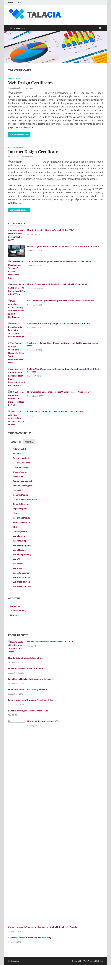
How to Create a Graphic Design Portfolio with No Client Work (57, 284)
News (16, 513)
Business (17, 453)
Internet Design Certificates (33, 151)
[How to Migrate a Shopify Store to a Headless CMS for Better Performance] (16, 246)
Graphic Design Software (25, 499)
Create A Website (21, 462)
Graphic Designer (21, 504)
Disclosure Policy (17, 610)
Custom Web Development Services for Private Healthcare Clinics (59, 261)
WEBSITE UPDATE (22, 586)
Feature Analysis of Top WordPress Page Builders (32, 700)
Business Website (21, 458)
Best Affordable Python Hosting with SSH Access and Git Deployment (60, 300)
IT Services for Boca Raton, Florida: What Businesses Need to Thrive (60, 391)
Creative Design (21, 467)
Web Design (19, 536)
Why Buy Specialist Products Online (25, 668)
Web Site (17, 559)
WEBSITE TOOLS (21, 582)
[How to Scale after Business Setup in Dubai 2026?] (16, 230)
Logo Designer (20, 508)
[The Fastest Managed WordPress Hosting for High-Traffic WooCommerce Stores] (16, 343)
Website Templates (22, 577)
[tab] (16, 441)
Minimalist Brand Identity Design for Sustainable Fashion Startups (58, 323)
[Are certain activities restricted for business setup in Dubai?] (16, 411)
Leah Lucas (30, 88)
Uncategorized (20, 531)
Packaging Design (21, 517)
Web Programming (15, 147)
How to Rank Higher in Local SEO (43, 721)
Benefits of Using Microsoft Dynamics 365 (28, 710)
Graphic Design (20, 494)
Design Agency (14, 78)
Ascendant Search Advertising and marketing (29, 937)
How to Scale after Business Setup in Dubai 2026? (50, 230)
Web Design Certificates (30, 82)
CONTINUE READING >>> (18, 133)
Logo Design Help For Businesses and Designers (30, 679)
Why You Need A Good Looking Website (27, 689)
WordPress (87, 961)
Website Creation (21, 572)
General (17, 490)
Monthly (29, 441)
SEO (15, 527)
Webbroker (19, 563)
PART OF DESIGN (21, 522)
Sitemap (13, 615)
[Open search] (100, 28)
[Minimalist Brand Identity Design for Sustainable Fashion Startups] (16, 323)
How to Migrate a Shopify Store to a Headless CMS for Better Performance (63, 246)
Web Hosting (19, 550)
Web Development (22, 545)
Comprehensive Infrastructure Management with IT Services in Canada (42, 927)
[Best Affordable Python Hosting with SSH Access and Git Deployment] (16, 300)
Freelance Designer (22, 485)
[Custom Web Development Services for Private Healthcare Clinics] (16, 261)
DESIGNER (18, 476)
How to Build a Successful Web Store (26, 658)
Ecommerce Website (23, 481)
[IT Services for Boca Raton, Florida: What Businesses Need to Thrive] (16, 392)
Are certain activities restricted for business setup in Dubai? (55, 411)
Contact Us (14, 606)
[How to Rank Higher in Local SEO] (16, 721)
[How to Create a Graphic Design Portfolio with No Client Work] (16, 284)
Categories (16, 441)
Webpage (17, 568)
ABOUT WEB (19, 449)
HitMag (99, 961)
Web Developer (21, 540)
